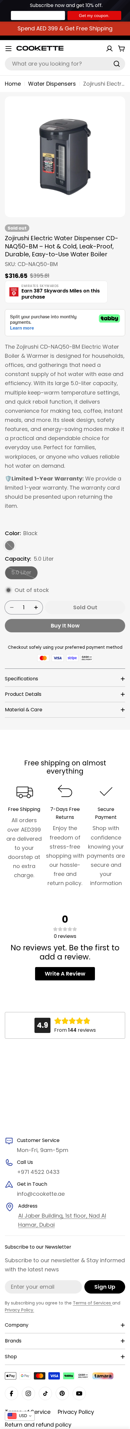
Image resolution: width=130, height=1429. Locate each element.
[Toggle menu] (8, 48)
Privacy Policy (76, 1412)
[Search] (116, 63)
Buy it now (65, 625)
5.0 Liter (24, 574)
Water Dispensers (52, 83)
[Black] (10, 545)
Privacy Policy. (19, 1310)
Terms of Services (92, 1303)
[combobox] (65, 63)
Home (13, 83)
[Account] (109, 48)
